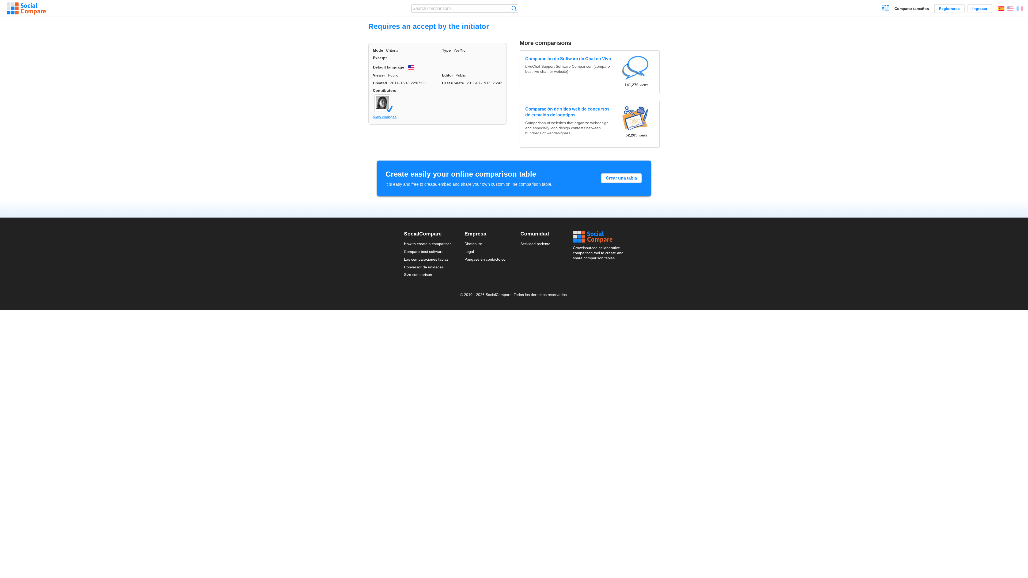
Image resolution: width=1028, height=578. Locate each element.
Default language (388, 67)
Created (380, 83)
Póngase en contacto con (486, 259)
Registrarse (949, 8)
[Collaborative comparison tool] (26, 8)
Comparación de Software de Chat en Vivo (568, 58)
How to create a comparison (428, 244)
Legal (469, 251)
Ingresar (979, 8)
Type (446, 50)
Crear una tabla (621, 178)
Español (1001, 8)
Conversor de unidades (424, 267)
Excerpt (380, 58)
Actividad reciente (535, 244)
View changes (384, 117)
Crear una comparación (885, 9)
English (1010, 8)
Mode (378, 50)
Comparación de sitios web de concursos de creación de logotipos (567, 112)
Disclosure (473, 244)
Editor (447, 75)
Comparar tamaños (911, 8)
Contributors (384, 90)
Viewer (379, 75)
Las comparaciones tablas (426, 259)
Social (598, 236)
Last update (453, 83)
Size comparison (418, 274)
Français (1019, 8)
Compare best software (424, 251)
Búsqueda (514, 8)
